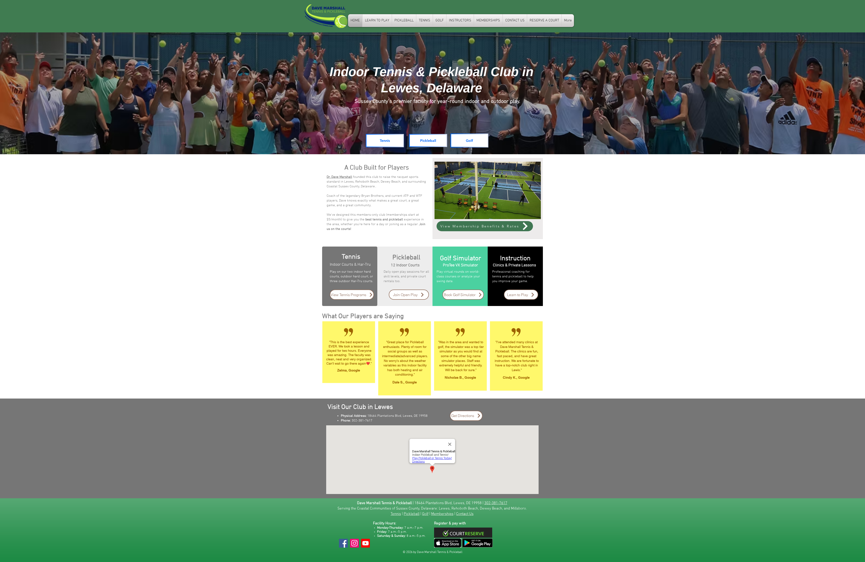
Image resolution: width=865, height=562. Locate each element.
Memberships (442, 514)
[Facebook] (343, 543)
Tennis (396, 514)
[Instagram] (354, 543)
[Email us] (447, 543)
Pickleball (411, 514)
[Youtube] (365, 543)
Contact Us (464, 514)
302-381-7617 (495, 503)
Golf (425, 514)
